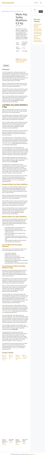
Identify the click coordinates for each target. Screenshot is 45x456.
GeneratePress (31, 454)
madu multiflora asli (20, 61)
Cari (34, 9)
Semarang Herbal (8, 3)
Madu (7, 11)
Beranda (36, 2)
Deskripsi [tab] (6, 65)
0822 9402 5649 (15, 180)
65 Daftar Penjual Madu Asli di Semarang (37, 25)
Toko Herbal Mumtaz (6, 143)
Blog (41, 2)
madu (10, 301)
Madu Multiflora (23, 60)
